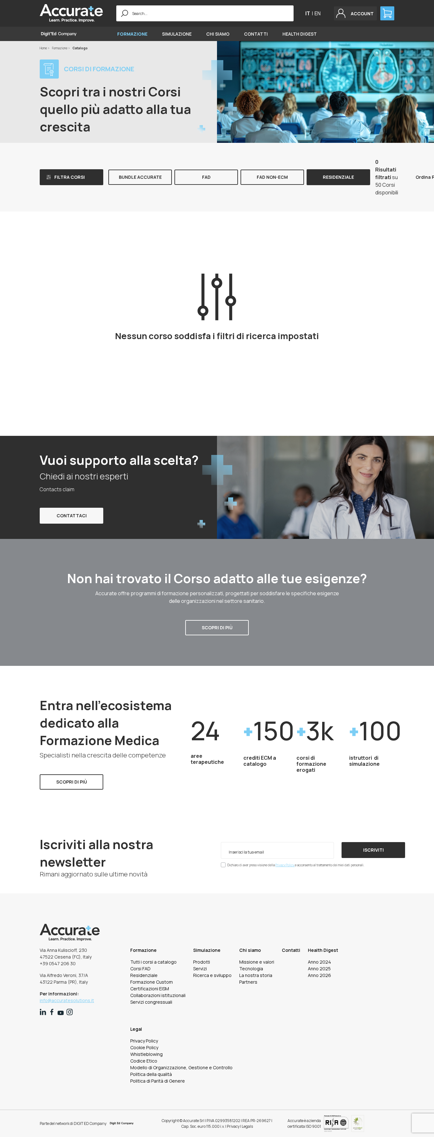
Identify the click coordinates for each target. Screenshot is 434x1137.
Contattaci (72, 516)
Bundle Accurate (140, 177)
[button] (355, 13)
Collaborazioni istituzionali (158, 995)
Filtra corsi (69, 177)
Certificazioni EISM (149, 989)
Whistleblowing (146, 1054)
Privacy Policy (285, 865)
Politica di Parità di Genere (157, 1081)
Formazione (132, 34)
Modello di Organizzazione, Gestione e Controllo (181, 1067)
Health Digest (299, 34)
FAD (206, 177)
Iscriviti (373, 850)
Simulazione (177, 34)
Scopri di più (217, 627)
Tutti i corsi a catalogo (153, 962)
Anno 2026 (319, 975)
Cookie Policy (144, 1047)
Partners (248, 982)
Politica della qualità (151, 1074)
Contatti (256, 34)
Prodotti (201, 962)
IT (307, 13)
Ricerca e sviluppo (212, 975)
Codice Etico (143, 1061)
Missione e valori (256, 962)
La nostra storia (255, 975)
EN (318, 13)
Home (44, 48)
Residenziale (338, 177)
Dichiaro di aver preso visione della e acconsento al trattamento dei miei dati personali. (295, 865)
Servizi (200, 969)
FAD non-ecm (272, 177)
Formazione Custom (151, 982)
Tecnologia (251, 969)
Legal (136, 1029)
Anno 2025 (319, 969)
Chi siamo (217, 34)
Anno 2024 (319, 962)
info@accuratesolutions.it (67, 1000)
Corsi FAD (140, 969)
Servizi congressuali (151, 1002)
